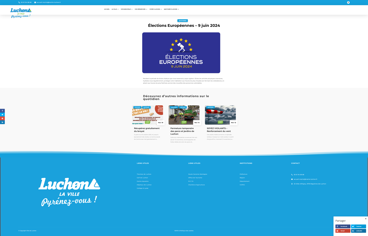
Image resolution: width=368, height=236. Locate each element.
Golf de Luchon (142, 177)
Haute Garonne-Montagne (197, 174)
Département (244, 181)
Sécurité (182, 107)
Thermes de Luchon (144, 174)
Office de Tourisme (195, 177)
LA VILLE (114, 9)
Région (242, 177)
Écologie (137, 107)
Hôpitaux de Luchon (144, 185)
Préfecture (243, 174)
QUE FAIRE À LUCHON (170, 9)
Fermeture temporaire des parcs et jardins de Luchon (182, 131)
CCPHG (242, 185)
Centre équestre (143, 181)
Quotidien (182, 20)
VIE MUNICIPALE (126, 9)
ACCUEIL (107, 9)
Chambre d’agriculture (196, 185)
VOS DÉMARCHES (140, 9)
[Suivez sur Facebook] (348, 2)
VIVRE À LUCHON (155, 9)
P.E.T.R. (191, 181)
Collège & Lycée (142, 188)
